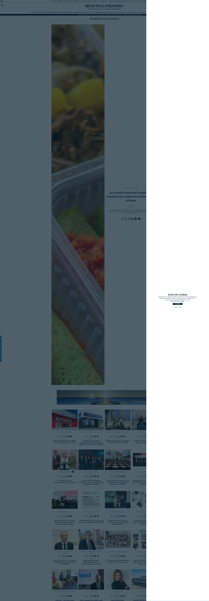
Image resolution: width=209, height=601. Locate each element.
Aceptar (177, 304)
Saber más (177, 307)
